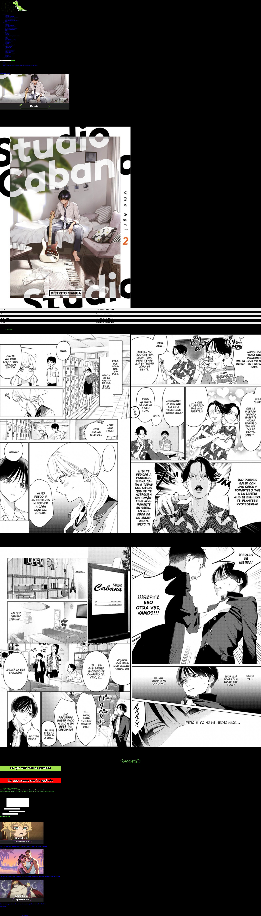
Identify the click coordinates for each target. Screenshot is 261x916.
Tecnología (8, 47)
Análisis (7, 34)
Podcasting (8, 56)
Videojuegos (6, 32)
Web (1, 813)
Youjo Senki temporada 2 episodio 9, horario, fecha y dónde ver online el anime (23, 846)
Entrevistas (8, 52)
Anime (4, 14)
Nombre (2, 808)
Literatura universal (9, 50)
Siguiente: (27, 791)
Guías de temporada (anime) (12, 20)
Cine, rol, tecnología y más (9, 45)
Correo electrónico (4, 811)
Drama (11, 788)
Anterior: (22, 789)
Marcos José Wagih (5, 73)
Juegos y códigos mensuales (12, 36)
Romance (15, 788)
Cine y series (8, 46)
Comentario (3, 806)
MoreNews (25, 915)
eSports (7, 43)
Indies (6, 38)
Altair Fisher (3, 848)
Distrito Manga (8, 329)
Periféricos (8, 42)
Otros (6, 21)
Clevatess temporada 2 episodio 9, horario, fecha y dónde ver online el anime (23, 904)
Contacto (5, 57)
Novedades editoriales (10, 26)
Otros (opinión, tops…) (10, 39)
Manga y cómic (6, 23)
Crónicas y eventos (10, 54)
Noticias (7, 15)
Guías (6, 37)
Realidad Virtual (9, 41)
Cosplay (7, 55)
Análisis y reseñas (9, 16)
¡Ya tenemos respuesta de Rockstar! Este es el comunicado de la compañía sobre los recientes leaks (30, 876)
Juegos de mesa (9, 51)
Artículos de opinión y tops (11, 17)
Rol (6, 48)
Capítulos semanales (10, 19)
